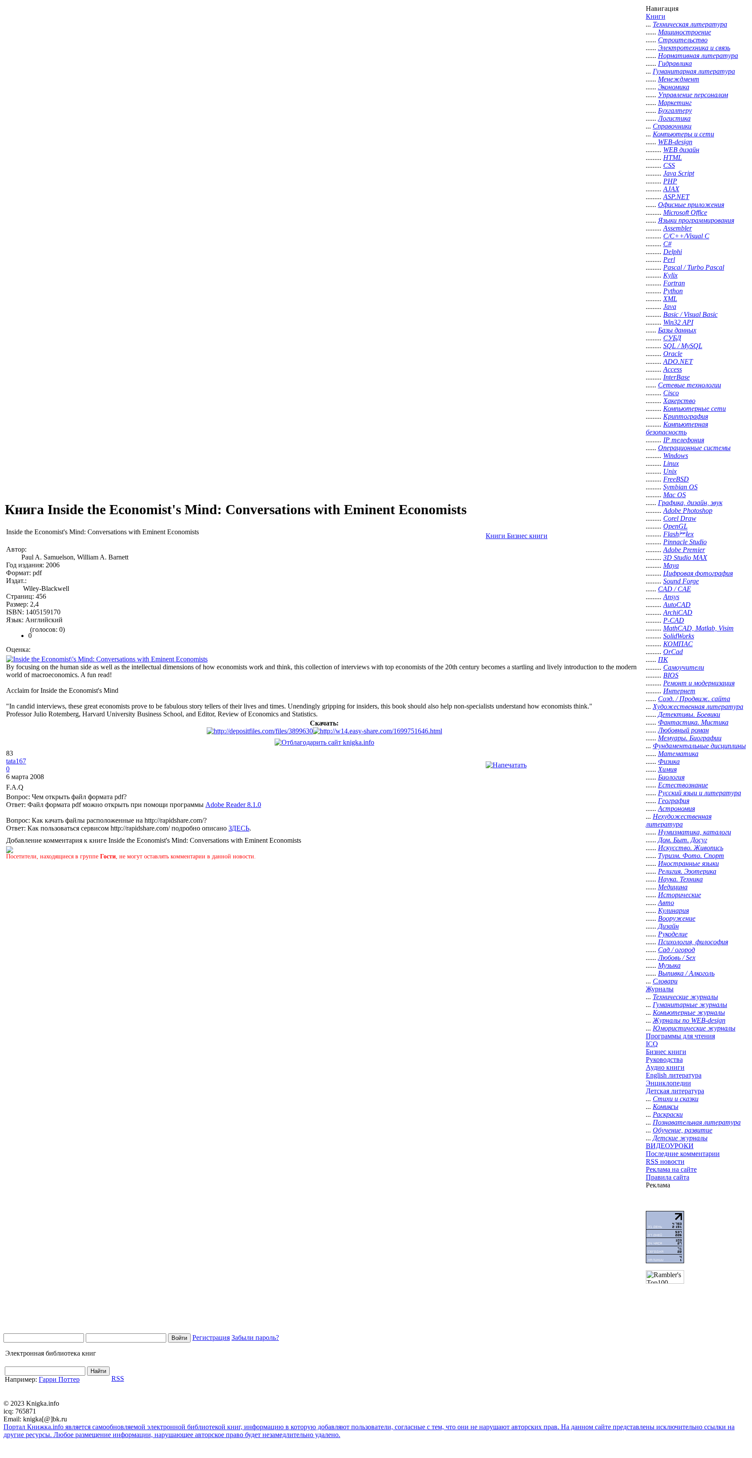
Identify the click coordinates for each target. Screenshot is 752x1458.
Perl (669, 259)
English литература (674, 1075)
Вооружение (676, 918)
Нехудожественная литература (679, 820)
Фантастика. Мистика (693, 722)
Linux (671, 463)
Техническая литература (690, 24)
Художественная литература (698, 706)
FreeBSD (676, 479)
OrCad (673, 651)
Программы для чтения (680, 1036)
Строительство (683, 40)
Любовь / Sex (676, 957)
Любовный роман (683, 730)
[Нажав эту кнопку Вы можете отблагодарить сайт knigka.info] (324, 742)
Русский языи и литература (699, 793)
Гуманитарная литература (694, 71)
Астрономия (676, 808)
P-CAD (673, 620)
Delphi (672, 251)
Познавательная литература (697, 1122)
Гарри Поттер (59, 1379)
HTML (672, 157)
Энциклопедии (668, 1083)
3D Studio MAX (685, 557)
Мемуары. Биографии (690, 738)
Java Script (678, 173)
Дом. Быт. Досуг (682, 840)
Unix (670, 471)
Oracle (672, 353)
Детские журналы (680, 1138)
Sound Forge (681, 581)
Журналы (660, 989)
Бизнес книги (666, 1051)
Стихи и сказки (675, 1098)
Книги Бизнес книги (516, 535)
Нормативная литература (698, 55)
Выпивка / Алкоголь (686, 973)
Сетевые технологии (689, 385)
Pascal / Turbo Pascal (693, 267)
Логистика (674, 118)
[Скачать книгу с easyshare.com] (377, 731)
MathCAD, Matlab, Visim (698, 628)
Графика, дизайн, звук (690, 502)
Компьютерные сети (694, 408)
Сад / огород (676, 949)
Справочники (672, 126)
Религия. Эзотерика (687, 871)
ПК (663, 659)
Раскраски (668, 1114)
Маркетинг (675, 102)
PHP (670, 181)
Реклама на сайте (671, 1169)
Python (673, 291)
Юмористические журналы (694, 1028)
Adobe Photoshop (687, 510)
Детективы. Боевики (689, 714)
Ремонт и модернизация (699, 683)
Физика (669, 761)
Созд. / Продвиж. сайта (694, 698)
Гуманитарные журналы (690, 1004)
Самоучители (683, 667)
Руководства (664, 1059)
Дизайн (668, 926)
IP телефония (683, 440)
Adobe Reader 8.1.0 (233, 804)
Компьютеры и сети (683, 134)
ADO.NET (678, 361)
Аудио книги (665, 1067)
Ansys (671, 596)
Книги (655, 16)
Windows (675, 455)
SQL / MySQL (682, 345)
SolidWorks (678, 636)
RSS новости (665, 1161)
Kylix (670, 275)
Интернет (679, 691)
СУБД (672, 338)
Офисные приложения (691, 204)
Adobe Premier (684, 549)
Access (672, 369)
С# (667, 244)
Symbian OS (680, 487)
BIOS (670, 675)
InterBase (676, 377)
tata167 (16, 761)
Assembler (677, 228)
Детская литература (675, 1091)
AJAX (671, 189)
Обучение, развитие (682, 1130)
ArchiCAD (677, 612)
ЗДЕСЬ (238, 828)
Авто (666, 902)
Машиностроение (684, 32)
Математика (678, 753)
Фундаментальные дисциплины (699, 745)
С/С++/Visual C (686, 236)
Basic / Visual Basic (690, 314)
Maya (671, 565)
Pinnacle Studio (685, 542)
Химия (667, 769)
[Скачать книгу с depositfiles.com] (260, 731)
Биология (671, 777)
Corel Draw (679, 518)
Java (669, 306)
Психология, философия (693, 942)
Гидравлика (675, 63)
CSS (669, 165)
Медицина (673, 887)
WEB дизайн (681, 149)
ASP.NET (676, 196)
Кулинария (673, 910)
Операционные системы (694, 447)
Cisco (671, 393)
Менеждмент (678, 79)
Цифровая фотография (698, 573)
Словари (665, 981)
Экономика (673, 87)
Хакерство (679, 400)
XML (670, 298)
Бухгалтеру (675, 110)
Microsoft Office (685, 212)
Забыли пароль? (255, 1337)
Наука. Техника (680, 879)
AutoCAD (677, 604)
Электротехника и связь (694, 47)
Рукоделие (673, 934)
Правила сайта (667, 1177)
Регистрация (211, 1337)
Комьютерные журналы (689, 1012)
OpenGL (675, 526)
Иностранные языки (688, 863)
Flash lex (678, 534)
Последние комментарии (683, 1153)
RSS (117, 1378)
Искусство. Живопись (690, 847)
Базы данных (677, 330)
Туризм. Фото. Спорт (691, 855)
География (673, 800)
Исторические (679, 895)
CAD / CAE (674, 589)
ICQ (652, 1044)
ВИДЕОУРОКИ (670, 1145)
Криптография (685, 416)
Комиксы (665, 1106)
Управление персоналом (693, 94)
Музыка (669, 965)
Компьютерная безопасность (677, 428)
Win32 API (678, 322)
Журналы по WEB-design (689, 1020)
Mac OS (674, 494)
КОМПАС (678, 644)
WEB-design (675, 142)
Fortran (674, 283)
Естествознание (683, 785)
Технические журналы (685, 996)
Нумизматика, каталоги (694, 832)
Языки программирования (696, 220)
